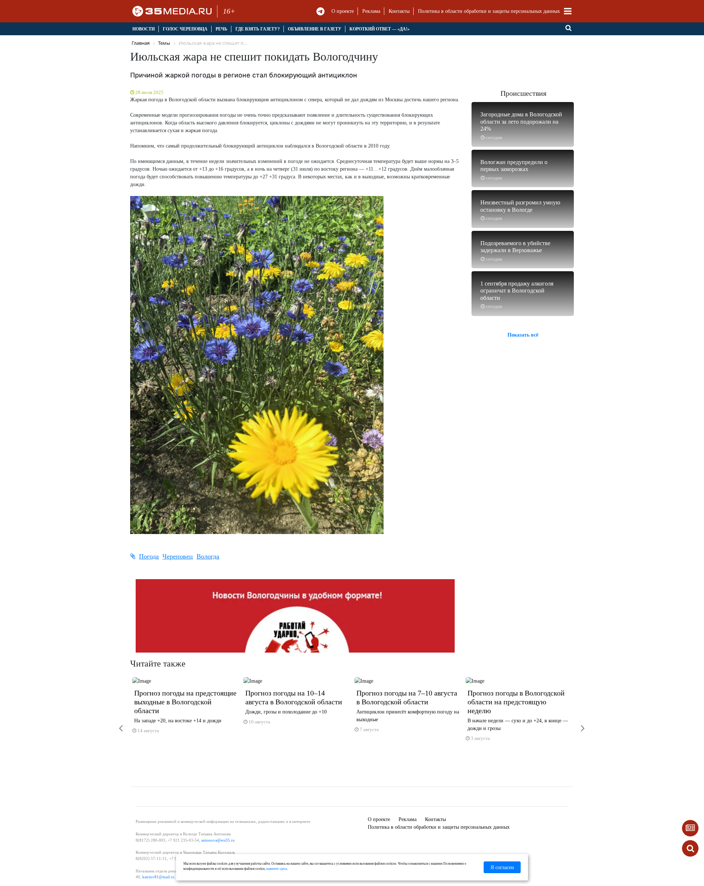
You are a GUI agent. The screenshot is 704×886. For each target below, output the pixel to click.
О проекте (342, 11)
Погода (149, 556)
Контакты (399, 11)
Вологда (208, 556)
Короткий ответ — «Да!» (379, 29)
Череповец (177, 556)
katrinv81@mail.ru (158, 877)
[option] (185, 708)
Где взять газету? (257, 29)
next (577, 723)
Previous (115, 723)
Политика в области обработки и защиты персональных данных (489, 11)
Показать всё (522, 334)
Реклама (371, 11)
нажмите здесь (276, 869)
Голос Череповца (185, 29)
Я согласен (502, 867)
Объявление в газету (314, 29)
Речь (221, 29)
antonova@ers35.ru (218, 840)
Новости (143, 29)
